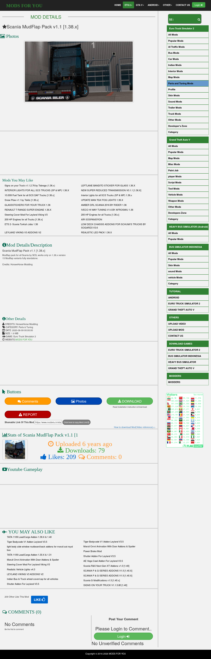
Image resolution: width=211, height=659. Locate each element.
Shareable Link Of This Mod (19, 422)
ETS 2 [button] (128, 4)
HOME (117, 4)
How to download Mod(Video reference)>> (134, 427)
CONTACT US (183, 4)
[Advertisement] (79, 153)
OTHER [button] (167, 4)
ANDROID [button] (153, 4)
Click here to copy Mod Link (75, 422)
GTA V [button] (139, 4)
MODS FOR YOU (24, 5)
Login (198, 4)
